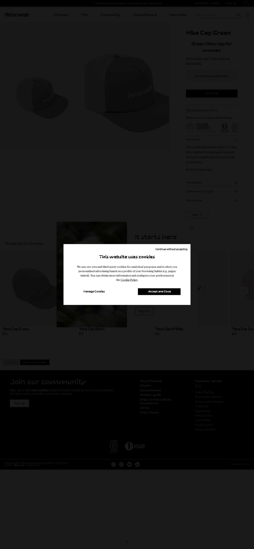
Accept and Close (159, 291)
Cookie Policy (129, 279)
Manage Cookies (94, 291)
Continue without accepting (171, 249)
